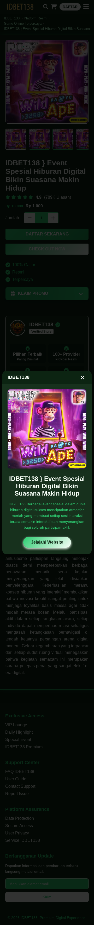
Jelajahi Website (47, 542)
